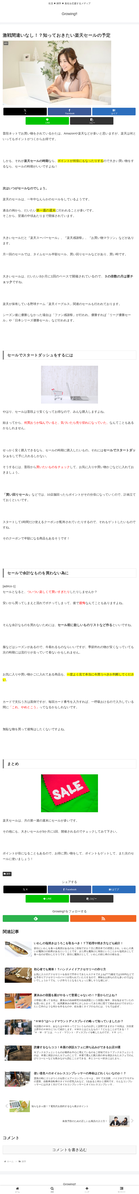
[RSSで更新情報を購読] (103, 918)
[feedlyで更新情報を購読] (36, 918)
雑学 (8, 874)
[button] (91, 121)
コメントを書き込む (69, 1150)
